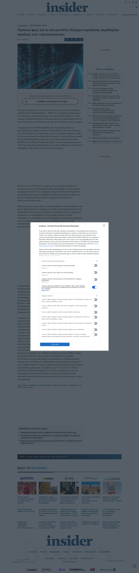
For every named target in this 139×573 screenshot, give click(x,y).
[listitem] (69, 261)
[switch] (94, 265)
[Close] (105, 226)
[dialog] (69, 286)
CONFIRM (55, 344)
